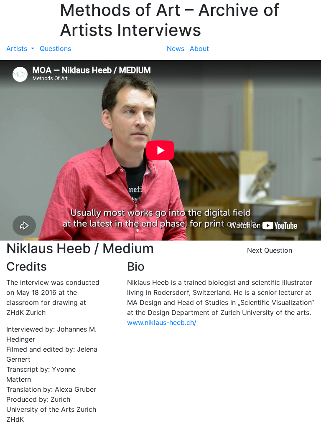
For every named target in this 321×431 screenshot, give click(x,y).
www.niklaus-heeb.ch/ (161, 322)
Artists (17, 48)
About (199, 48)
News (175, 48)
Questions (55, 48)
